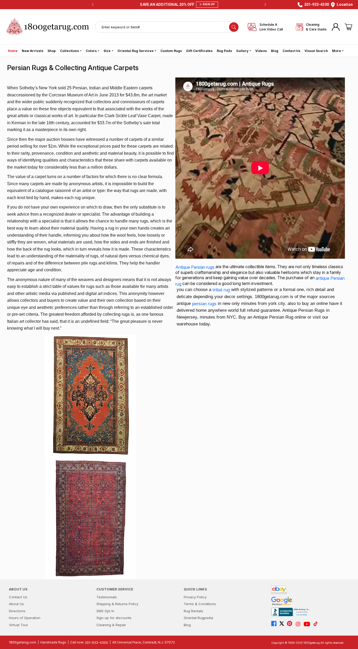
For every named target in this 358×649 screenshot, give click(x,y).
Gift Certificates (199, 51)
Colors (91, 51)
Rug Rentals (193, 611)
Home (13, 51)
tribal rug (221, 289)
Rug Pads (224, 51)
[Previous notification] (93, 5)
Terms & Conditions (200, 604)
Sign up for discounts (114, 618)
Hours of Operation (24, 618)
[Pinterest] (291, 624)
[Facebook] (275, 624)
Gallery (242, 51)
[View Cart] (348, 27)
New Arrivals (32, 51)
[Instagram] (299, 624)
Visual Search (316, 51)
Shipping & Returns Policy (117, 604)
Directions (17, 611)
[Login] (335, 27)
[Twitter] (283, 624)
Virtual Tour (18, 625)
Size (107, 51)
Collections (69, 51)
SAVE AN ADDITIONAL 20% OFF (177, 4)
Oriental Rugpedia (198, 618)
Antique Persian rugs (194, 267)
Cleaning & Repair (111, 625)
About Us (16, 604)
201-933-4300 (96, 642)
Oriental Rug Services (135, 51)
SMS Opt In (105, 611)
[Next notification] (265, 5)
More (336, 51)
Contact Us (291, 51)
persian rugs (204, 303)
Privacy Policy (195, 597)
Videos (261, 51)
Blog (274, 51)
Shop (51, 51)
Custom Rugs (171, 51)
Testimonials (106, 597)
